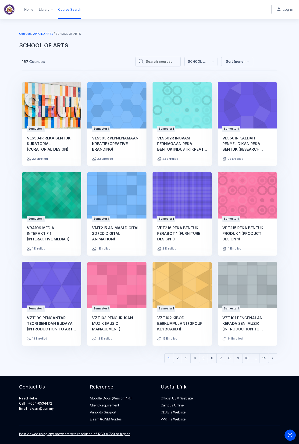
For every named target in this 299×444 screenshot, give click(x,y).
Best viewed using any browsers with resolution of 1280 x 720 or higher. (74, 434)
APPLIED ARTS (43, 33)
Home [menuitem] (28, 9)
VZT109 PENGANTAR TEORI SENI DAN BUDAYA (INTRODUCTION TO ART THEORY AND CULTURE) (50, 324)
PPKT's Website (173, 419)
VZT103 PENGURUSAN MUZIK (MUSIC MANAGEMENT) (112, 323)
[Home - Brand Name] (9, 9)
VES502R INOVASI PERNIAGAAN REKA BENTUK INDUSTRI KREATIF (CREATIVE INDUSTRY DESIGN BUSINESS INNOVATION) (182, 144)
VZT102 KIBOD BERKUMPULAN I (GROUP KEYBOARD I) (180, 323)
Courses (25, 33)
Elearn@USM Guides (106, 419)
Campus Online (172, 405)
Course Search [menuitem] (69, 9)
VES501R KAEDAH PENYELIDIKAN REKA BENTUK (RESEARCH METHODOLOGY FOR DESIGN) (241, 144)
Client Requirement (104, 405)
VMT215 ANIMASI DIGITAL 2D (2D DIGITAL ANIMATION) (115, 233)
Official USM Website (177, 398)
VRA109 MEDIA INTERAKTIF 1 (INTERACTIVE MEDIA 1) (48, 233)
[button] (237, 61)
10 (247, 358)
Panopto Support (103, 412)
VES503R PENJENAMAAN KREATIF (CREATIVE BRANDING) (115, 144)
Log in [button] (287, 9)
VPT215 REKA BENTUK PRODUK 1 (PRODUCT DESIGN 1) (242, 233)
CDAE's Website (173, 412)
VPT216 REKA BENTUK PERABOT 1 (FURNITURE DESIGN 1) (178, 233)
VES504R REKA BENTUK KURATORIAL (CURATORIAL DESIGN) (49, 144)
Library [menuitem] (44, 9)
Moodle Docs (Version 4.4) (111, 398)
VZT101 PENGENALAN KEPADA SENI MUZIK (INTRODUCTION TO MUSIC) (242, 324)
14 (264, 358)
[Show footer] (290, 435)
